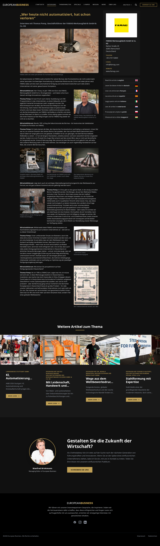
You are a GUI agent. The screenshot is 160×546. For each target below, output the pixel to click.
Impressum (141, 536)
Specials (77, 4)
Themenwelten (65, 4)
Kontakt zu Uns (148, 5)
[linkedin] (85, 522)
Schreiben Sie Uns (80, 470)
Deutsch (126, 5)
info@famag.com (112, 64)
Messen (96, 4)
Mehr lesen (12, 396)
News (104, 4)
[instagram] (80, 522)
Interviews (51, 4)
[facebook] (74, 522)
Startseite (40, 4)
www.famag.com (112, 71)
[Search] (136, 5)
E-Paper (87, 4)
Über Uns (112, 4)
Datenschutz (152, 536)
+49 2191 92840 (112, 58)
